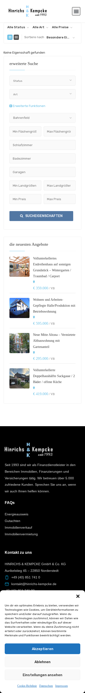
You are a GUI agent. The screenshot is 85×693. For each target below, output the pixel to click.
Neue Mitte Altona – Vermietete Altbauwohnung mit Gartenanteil (54, 340)
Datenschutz (46, 686)
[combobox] (18, 27)
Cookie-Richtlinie (27, 686)
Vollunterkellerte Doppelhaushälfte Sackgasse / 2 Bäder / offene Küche (54, 376)
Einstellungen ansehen (42, 675)
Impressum (61, 686)
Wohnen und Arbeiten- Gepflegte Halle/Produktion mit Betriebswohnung (54, 305)
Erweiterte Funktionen (28, 106)
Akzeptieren (42, 649)
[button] (78, 596)
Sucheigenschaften (44, 216)
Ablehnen (42, 662)
